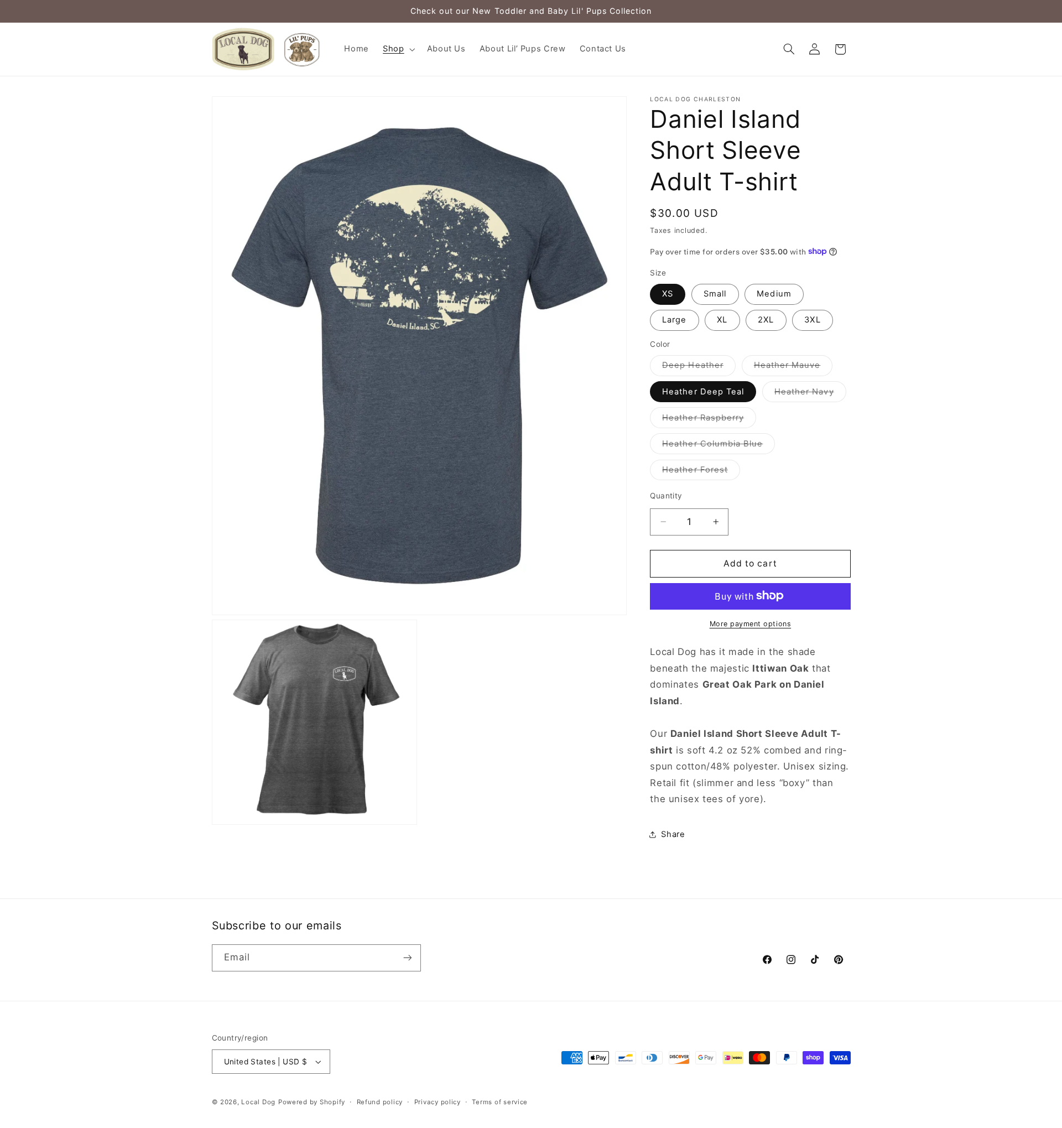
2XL (766, 320)
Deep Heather (699, 368)
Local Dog (258, 1102)
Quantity (666, 495)
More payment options (751, 623)
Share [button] (673, 834)
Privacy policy (437, 1102)
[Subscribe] (407, 957)
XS (667, 294)
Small (715, 294)
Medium (774, 294)
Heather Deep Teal (703, 391)
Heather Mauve (793, 368)
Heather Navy (810, 394)
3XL (812, 320)
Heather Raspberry (709, 420)
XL (722, 320)
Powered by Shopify (311, 1102)
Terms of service (500, 1102)
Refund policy (380, 1102)
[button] (398, 49)
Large (674, 320)
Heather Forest (701, 472)
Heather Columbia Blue (718, 446)
